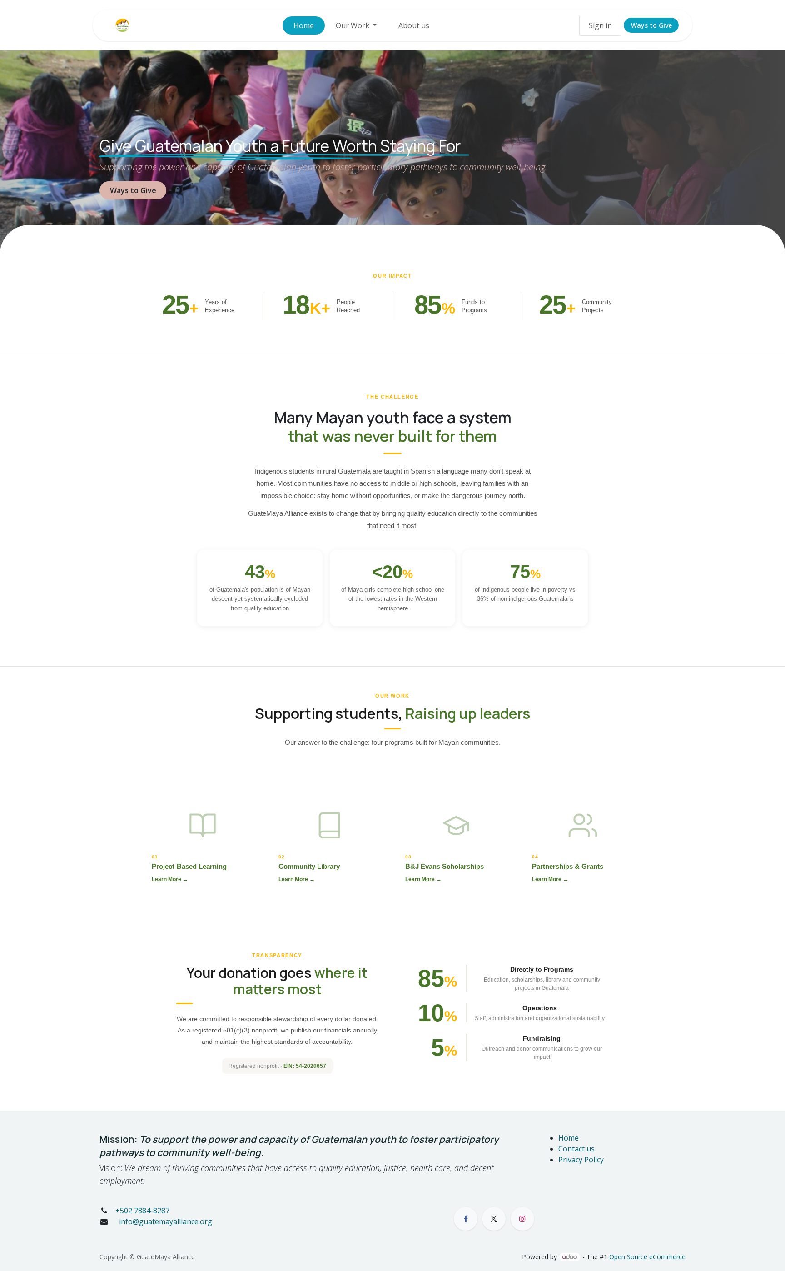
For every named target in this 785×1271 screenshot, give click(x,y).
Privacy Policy (581, 1160)
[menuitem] (304, 25)
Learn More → (170, 879)
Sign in (600, 25)
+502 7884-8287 (142, 1211)
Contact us (576, 1149)
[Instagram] (522, 1219)
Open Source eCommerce (647, 1256)
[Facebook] (465, 1219)
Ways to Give (651, 25)
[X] (494, 1219)
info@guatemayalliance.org (164, 1221)
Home (568, 1138)
